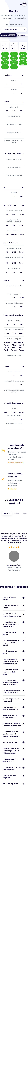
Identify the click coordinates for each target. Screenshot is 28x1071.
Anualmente (8, 35)
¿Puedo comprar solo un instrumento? (11, 700)
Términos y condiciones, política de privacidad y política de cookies (11, 750)
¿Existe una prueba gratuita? (9, 633)
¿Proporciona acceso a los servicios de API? (12, 768)
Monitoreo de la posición (12, 315)
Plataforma (7, 75)
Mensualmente (21, 35)
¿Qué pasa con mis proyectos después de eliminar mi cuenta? (10, 682)
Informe (6, 366)
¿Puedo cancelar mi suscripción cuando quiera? (12, 615)
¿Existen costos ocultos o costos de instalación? (11, 691)
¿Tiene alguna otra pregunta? (9, 776)
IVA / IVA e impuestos (10, 784)
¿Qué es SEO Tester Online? (9, 598)
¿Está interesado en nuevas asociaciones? (10, 708)
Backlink (7, 280)
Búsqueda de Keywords (12, 243)
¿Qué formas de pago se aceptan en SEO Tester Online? (11, 643)
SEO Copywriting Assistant (13, 154)
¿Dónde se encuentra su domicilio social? (11, 760)
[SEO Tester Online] (9, 4)
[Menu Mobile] (24, 4)
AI (4, 187)
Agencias (7, 513)
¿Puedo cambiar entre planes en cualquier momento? (10, 672)
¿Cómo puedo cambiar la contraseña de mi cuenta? (12, 724)
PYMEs (16, 513)
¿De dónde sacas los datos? (10, 652)
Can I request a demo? (10, 742)
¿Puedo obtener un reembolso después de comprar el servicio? (10, 624)
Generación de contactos (12, 403)
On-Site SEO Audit (10, 205)
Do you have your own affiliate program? (10, 716)
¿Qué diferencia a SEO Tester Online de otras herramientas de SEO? (10, 661)
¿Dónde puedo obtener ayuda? (10, 606)
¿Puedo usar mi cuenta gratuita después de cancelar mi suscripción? (11, 734)
